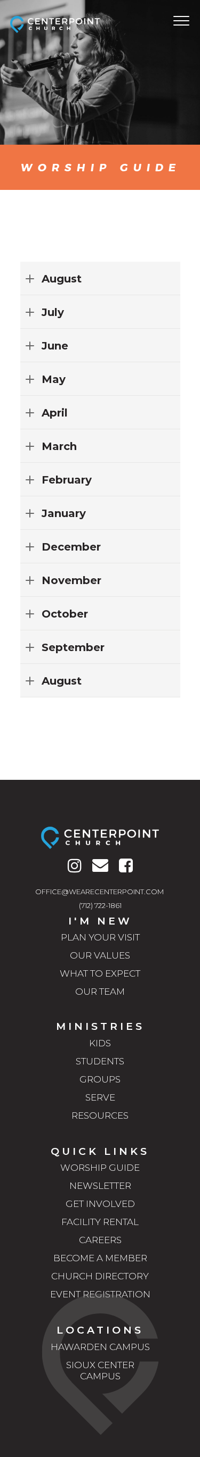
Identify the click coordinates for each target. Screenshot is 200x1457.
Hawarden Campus (100, 1347)
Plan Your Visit (100, 937)
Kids (100, 1043)
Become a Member (100, 1258)
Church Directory (100, 1276)
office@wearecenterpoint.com (99, 891)
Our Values (100, 955)
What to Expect (100, 973)
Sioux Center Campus (100, 1370)
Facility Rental (100, 1222)
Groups (100, 1079)
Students (100, 1061)
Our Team (100, 991)
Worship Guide (100, 1167)
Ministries (100, 1026)
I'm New (100, 921)
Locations (100, 1330)
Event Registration (100, 1294)
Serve (100, 1097)
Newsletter (100, 1185)
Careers (100, 1240)
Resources (100, 1115)
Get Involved (100, 1203)
